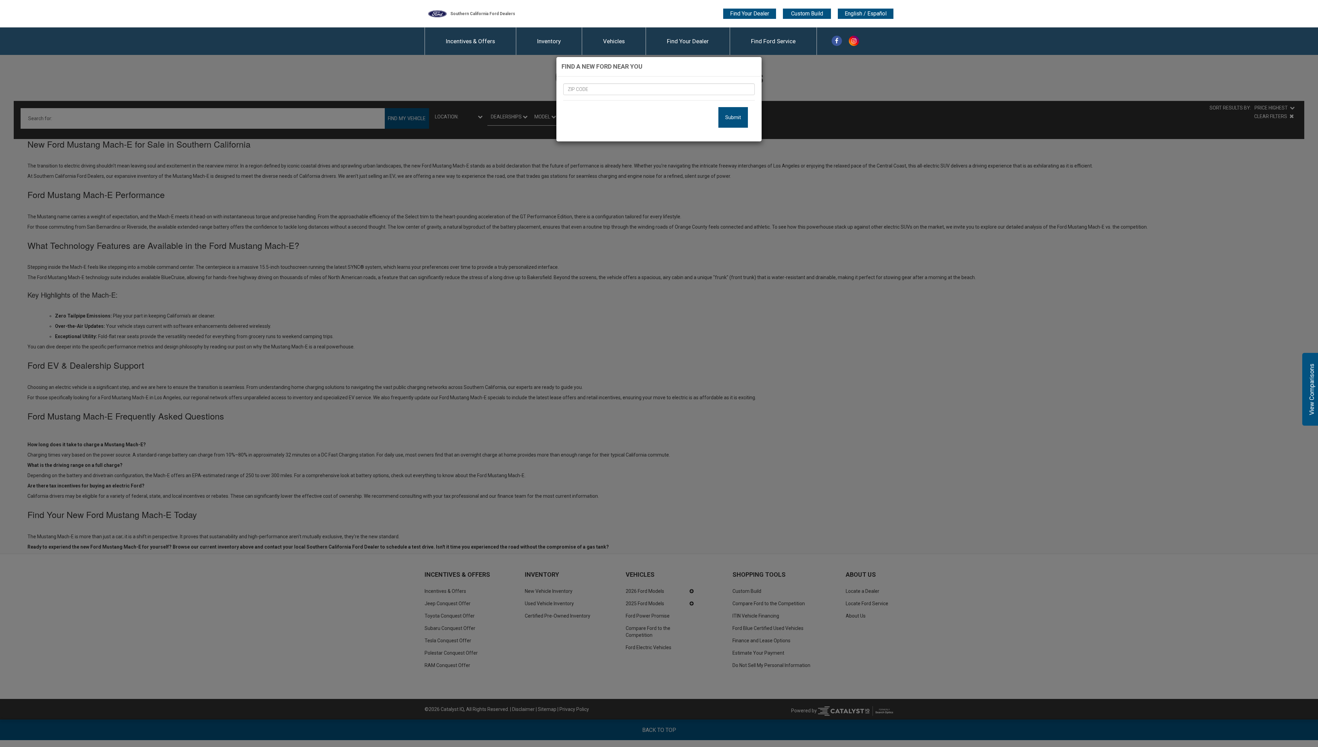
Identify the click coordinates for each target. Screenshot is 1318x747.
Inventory (549, 41)
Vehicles (614, 41)
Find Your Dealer (749, 13)
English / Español (866, 13)
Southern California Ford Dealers (482, 13)
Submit (733, 117)
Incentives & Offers (470, 41)
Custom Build (807, 13)
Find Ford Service (773, 41)
